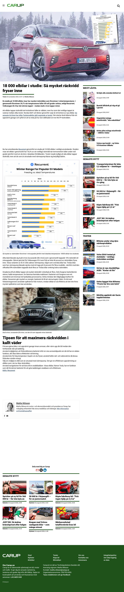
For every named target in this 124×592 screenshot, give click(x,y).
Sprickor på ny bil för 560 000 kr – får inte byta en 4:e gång (108, 180)
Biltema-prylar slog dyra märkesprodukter (107, 242)
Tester (5, 97)
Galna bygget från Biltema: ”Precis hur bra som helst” (108, 282)
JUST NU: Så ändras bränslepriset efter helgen (14, 523)
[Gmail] (37, 470)
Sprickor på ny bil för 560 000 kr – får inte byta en (14, 497)
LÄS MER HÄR (16, 577)
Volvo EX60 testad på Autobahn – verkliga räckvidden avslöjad (106, 256)
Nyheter (5, 503)
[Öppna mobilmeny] (4, 5)
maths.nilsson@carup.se (59, 570)
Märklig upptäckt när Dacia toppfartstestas (109, 296)
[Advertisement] (41, 134)
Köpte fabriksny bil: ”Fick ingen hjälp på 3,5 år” (67, 497)
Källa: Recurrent (9, 370)
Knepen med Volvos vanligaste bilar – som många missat (39, 524)
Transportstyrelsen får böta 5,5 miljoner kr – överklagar (109, 165)
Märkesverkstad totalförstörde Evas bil (66, 523)
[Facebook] (4, 416)
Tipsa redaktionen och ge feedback (56, 575)
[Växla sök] (118, 6)
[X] (41, 470)
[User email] (7, 416)
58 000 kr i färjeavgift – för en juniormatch (40, 497)
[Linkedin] (45, 470)
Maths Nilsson (29, 97)
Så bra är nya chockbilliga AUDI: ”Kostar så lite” (108, 269)
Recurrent (22, 149)
